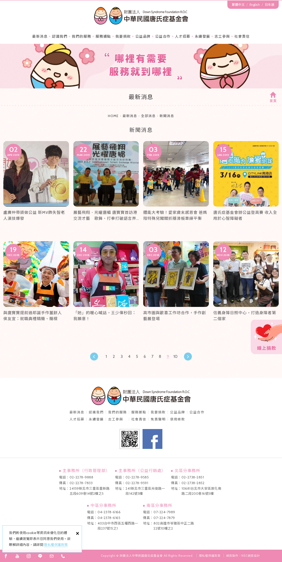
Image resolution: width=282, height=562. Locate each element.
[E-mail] (52, 556)
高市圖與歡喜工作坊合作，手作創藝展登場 (176, 287)
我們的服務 (81, 36)
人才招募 (182, 36)
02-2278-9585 (137, 477)
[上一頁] (94, 356)
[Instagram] (29, 556)
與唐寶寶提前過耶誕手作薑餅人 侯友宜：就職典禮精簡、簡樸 (36, 287)
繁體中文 (238, 5)
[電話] (63, 556)
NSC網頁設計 (250, 555)
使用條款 (177, 419)
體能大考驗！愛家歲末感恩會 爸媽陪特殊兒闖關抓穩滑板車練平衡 (176, 187)
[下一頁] (188, 356)
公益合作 (163, 36)
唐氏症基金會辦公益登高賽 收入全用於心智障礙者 (246, 187)
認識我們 (59, 36)
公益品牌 (177, 412)
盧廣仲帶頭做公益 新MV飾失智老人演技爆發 (36, 187)
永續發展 (202, 36)
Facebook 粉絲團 (152, 439)
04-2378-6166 (109, 512)
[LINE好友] (40, 556)
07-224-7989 (164, 512)
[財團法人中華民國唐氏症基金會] (141, 15)
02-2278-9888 (81, 477)
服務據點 (103, 36)
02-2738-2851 (193, 477)
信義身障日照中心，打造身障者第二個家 (246, 287)
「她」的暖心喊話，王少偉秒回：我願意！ (106, 287)
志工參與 (222, 36)
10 (175, 356)
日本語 (270, 5)
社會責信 (242, 36)
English (255, 5)
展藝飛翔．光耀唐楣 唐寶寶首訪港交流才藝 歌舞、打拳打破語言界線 (106, 187)
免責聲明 (158, 419)
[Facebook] (6, 556)
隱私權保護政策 (56, 545)
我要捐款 (123, 36)
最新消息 (40, 36)
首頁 (273, 101)
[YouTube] (17, 556)
